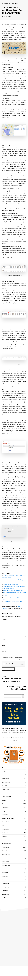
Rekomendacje (5, 869)
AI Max (4, 771)
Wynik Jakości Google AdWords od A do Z (13, 590)
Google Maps (5, 814)
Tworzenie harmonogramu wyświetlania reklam (14, 586)
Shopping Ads (5, 883)
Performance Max (6, 854)
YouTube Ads (5, 897)
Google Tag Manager (7, 821)
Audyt (3, 775)
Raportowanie (5, 861)
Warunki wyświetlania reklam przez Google (11, 951)
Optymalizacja (5, 850)
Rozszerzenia (5, 876)
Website (4, 651)
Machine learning (6, 840)
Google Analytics (6, 807)
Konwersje (4, 836)
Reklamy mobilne (6, 865)
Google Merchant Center (8, 818)
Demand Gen (5, 793)
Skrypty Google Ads (7, 887)
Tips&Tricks (5, 890)
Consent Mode (5, 789)
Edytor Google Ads (6, 796)
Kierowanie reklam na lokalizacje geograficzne (13, 579)
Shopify (4, 879)
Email (3, 645)
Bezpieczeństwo (6, 782)
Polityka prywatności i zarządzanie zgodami (11, 952)
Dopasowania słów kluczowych (10, 584)
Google (4, 800)
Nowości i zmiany (6, 847)
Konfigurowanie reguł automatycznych (13, 601)
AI (2, 767)
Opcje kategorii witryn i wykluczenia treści (13, 595)
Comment (5, 619)
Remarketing (5, 872)
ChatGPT (4, 785)
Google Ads (7, 3)
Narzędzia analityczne (7, 843)
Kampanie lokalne (6, 829)
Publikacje (14, 3)
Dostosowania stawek (8, 588)
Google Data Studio (6, 811)
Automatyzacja (5, 778)
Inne (3, 825)
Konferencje (5, 832)
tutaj (18, 414)
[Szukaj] (23, 696)
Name (3, 639)
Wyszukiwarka (5, 894)
